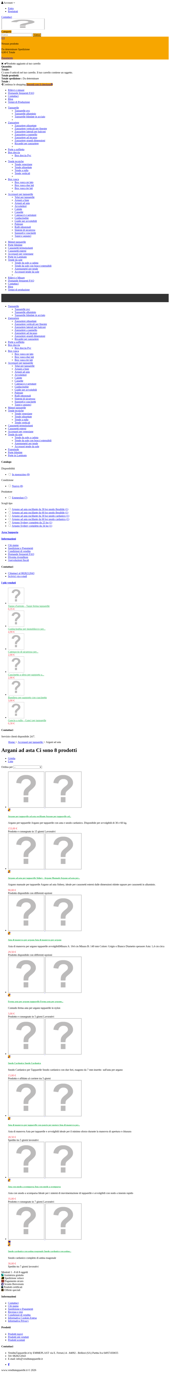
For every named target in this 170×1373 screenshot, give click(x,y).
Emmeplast (19, 497)
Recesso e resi (15, 1312)
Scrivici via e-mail (17, 576)
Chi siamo (13, 545)
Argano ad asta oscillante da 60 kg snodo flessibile (40, 512)
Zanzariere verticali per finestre (31, 128)
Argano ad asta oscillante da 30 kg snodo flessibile (40, 509)
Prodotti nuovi (15, 1334)
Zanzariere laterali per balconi (30, 131)
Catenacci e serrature (25, 215)
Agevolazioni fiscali (18, 560)
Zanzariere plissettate (26, 125)
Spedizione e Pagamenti (20, 548)
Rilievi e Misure (16, 277)
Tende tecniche (16, 161)
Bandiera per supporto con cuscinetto (27, 697)
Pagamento (7, 58)
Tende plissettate (23, 167)
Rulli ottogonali (23, 227)
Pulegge (19, 224)
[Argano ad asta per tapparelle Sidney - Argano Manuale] (45, 868)
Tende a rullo (21, 170)
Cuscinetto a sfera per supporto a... (26, 674)
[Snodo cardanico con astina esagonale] (45, 1238)
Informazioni (8, 538)
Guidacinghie (22, 218)
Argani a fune (22, 200)
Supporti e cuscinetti (25, 233)
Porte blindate (15, 244)
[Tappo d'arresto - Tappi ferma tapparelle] (16, 603)
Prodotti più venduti (18, 1337)
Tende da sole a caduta (26, 262)
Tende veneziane (23, 164)
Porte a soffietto (16, 149)
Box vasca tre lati (24, 188)
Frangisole (13, 449)
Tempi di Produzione (19, 102)
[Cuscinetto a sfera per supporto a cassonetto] (16, 671)
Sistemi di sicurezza (25, 230)
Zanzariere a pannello (26, 134)
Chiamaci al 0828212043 (21, 573)
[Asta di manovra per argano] (45, 930)
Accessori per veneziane (20, 253)
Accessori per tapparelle (20, 194)
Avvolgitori (21, 206)
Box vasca (13, 179)
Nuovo (17, 486)
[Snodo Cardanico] (45, 1053)
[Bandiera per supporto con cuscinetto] (16, 694)
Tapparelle (13, 107)
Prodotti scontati (16, 1340)
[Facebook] (8, 1364)
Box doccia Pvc (23, 155)
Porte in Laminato (17, 256)
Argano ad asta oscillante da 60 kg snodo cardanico (40, 519)
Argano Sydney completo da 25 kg (32, 522)
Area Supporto (9, 532)
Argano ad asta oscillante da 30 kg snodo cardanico (40, 515)
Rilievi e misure (16, 90)
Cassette (19, 212)
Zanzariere (13, 122)
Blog (10, 99)
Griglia (11, 758)
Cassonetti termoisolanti (20, 247)
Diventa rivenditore (18, 557)
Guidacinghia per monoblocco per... (26, 628)
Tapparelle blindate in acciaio (30, 116)
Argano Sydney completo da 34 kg (32, 525)
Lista (10, 761)
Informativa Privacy (18, 1320)
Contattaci (6, 17)
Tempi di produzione (19, 289)
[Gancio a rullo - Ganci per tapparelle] (16, 717)
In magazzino (21, 474)
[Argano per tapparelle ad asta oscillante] (45, 807)
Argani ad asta (22, 203)
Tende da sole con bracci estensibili (33, 265)
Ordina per (7, 767)
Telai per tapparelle (25, 197)
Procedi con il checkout (38, 84)
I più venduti (8, 582)
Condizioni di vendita (19, 551)
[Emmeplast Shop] (23, 28)
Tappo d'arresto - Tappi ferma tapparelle (29, 606)
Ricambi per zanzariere (27, 143)
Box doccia (14, 152)
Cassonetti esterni (17, 250)
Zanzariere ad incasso (26, 137)
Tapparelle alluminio (25, 113)
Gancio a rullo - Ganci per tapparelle (27, 720)
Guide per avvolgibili (26, 221)
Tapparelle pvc (22, 110)
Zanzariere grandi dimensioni (30, 140)
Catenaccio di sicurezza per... (23, 651)
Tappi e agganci (23, 236)
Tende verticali (22, 173)
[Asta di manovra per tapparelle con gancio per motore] (45, 1115)
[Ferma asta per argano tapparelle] (45, 992)
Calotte (18, 209)
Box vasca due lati (24, 185)
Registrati (13, 11)
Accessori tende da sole (27, 271)
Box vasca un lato (24, 182)
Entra (11, 8)
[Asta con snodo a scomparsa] (45, 1177)
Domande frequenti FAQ (21, 93)
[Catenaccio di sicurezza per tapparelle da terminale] (16, 648)
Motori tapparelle (17, 241)
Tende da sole (15, 259)
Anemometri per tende (26, 268)
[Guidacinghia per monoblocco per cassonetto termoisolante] (16, 626)
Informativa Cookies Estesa (22, 1317)
